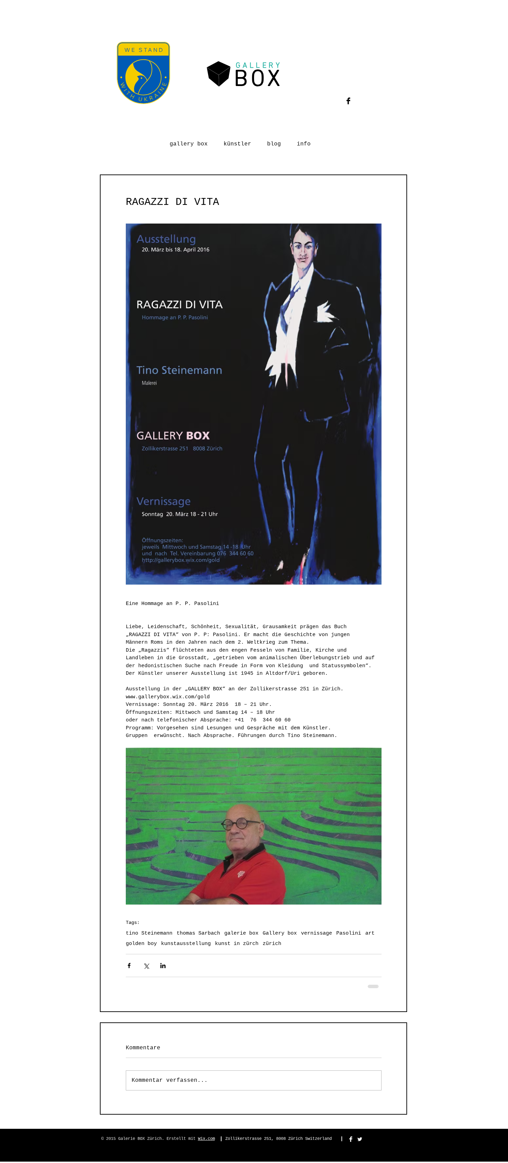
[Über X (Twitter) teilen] (146, 965)
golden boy (141, 944)
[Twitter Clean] (360, 1139)
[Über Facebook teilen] (129, 965)
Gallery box (280, 933)
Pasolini (348, 933)
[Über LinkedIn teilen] (163, 965)
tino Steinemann (149, 933)
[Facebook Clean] (351, 1139)
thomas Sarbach (198, 933)
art (370, 933)
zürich (272, 944)
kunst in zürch (236, 944)
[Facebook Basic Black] (348, 100)
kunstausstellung (186, 944)
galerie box (241, 933)
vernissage (316, 933)
